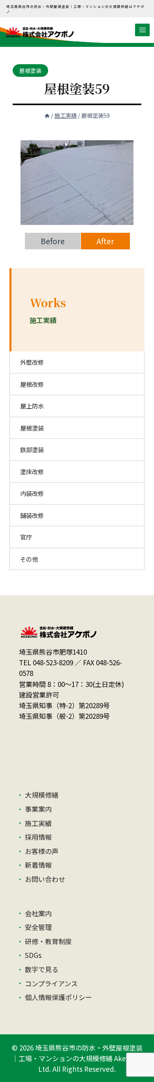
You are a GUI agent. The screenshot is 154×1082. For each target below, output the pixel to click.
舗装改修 (32, 515)
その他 (29, 559)
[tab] (53, 241)
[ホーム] (47, 115)
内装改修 (32, 493)
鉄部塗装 (32, 449)
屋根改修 (32, 384)
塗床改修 (32, 471)
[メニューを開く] (142, 29)
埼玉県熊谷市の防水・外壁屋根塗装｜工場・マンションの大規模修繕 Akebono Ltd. (77, 1058)
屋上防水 (32, 405)
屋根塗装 (30, 70)
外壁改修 (32, 362)
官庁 (26, 537)
